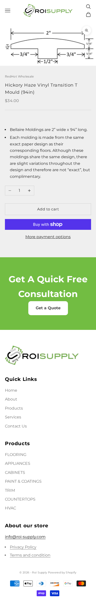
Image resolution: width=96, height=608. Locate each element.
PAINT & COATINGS (23, 481)
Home (11, 390)
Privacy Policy (23, 547)
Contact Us (16, 426)
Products (14, 408)
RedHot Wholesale (19, 76)
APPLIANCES (17, 463)
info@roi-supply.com (25, 536)
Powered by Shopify (62, 572)
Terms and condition (30, 555)
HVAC (10, 508)
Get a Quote (48, 308)
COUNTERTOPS (20, 499)
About (11, 399)
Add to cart (48, 209)
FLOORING (15, 454)
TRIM (10, 490)
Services (13, 417)
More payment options (48, 236)
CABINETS (15, 472)
